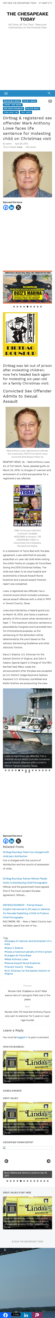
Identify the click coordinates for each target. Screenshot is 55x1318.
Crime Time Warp (13, 105)
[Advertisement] (27, 61)
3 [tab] (21, 306)
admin (9, 144)
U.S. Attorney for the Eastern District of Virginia (27, 972)
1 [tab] (14, 306)
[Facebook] (5, 207)
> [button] (48, 286)
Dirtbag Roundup (13, 109)
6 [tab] (31, 306)
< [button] (6, 286)
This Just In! (11, 112)
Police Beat (32, 109)
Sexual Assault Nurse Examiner (23, 963)
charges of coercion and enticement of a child (27, 943)
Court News (29, 101)
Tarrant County (14, 967)
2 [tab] (17, 306)
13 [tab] (46, 770)
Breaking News (12, 101)
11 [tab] (39, 770)
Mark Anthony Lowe (17, 959)
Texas (30, 967)
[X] (18, 207)
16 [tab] (29, 772)
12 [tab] (43, 770)
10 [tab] (36, 770)
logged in (22, 1037)
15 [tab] (26, 772)
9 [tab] (41, 306)
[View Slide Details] (27, 287)
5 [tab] (27, 306)
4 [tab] (24, 306)
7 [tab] (34, 306)
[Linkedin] (11, 207)
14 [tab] (49, 770)
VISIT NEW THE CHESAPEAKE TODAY (20, 3)
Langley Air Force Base (18, 955)
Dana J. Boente (14, 948)
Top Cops (26, 112)
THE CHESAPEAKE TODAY (27, 16)
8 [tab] (37, 306)
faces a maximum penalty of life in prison (29, 951)
